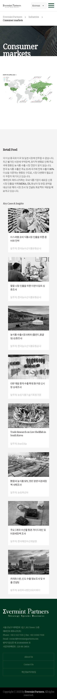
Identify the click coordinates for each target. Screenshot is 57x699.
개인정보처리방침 (28, 672)
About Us (28, 656)
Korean (36, 5)
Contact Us (28, 664)
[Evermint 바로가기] (12, 6)
